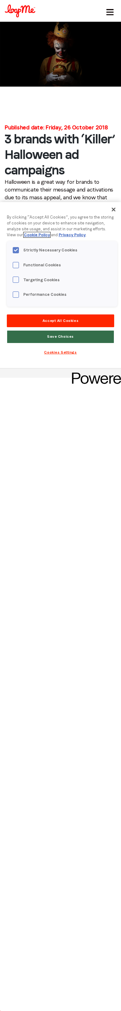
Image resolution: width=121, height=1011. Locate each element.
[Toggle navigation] (108, 10)
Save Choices (60, 336)
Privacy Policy (72, 234)
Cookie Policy (37, 234)
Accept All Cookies (60, 320)
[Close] (113, 209)
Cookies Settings (60, 352)
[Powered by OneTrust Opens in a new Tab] (94, 374)
